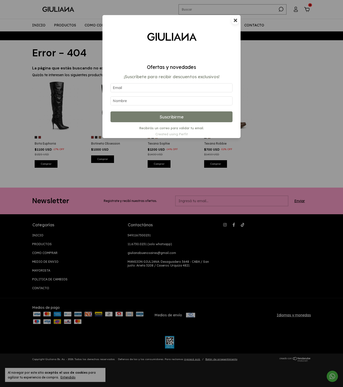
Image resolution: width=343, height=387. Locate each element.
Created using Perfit (171, 134)
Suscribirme (172, 116)
